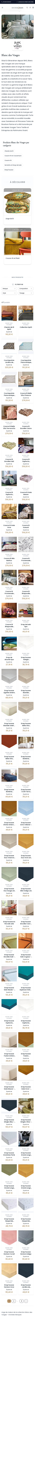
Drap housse (9, 170)
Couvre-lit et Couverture (13, 156)
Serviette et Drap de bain (13, 165)
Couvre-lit (8, 160)
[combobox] (9, 288)
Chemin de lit (9, 151)
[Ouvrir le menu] (2, 7)
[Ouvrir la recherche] (27, 7)
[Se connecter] (30, 7)
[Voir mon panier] (33, 7)
